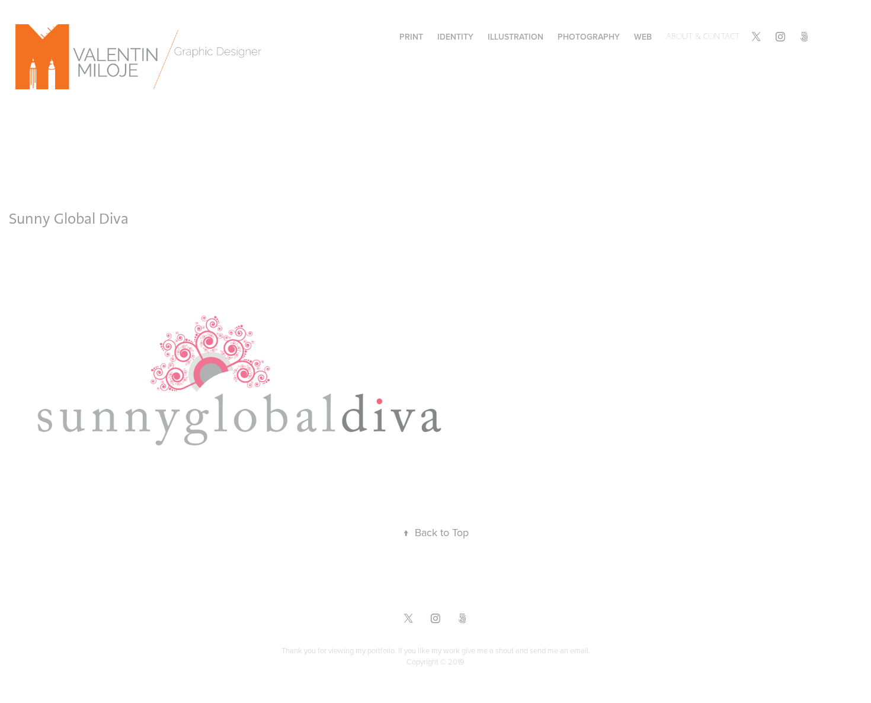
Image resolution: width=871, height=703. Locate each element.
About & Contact (702, 36)
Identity (455, 37)
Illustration (515, 37)
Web (643, 37)
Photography (589, 37)
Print (411, 37)
